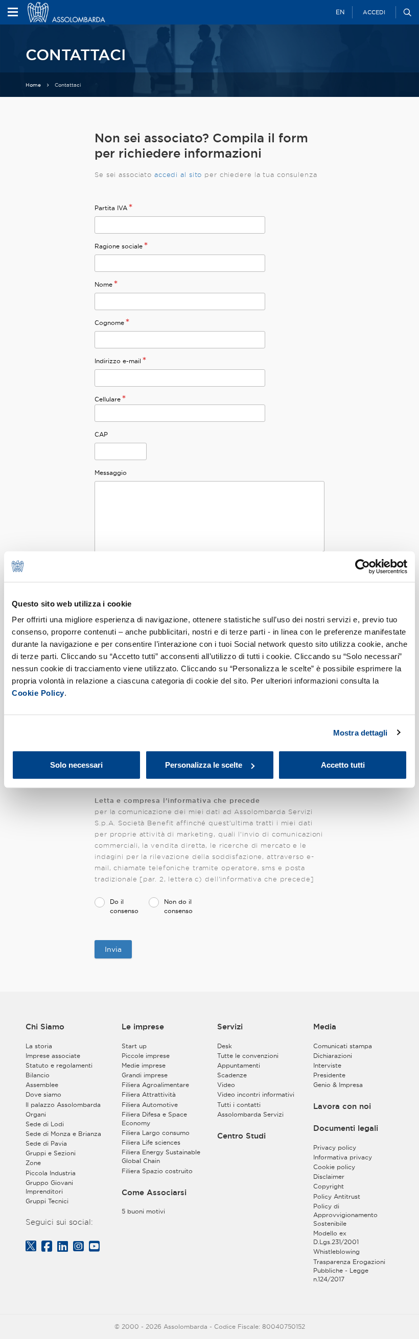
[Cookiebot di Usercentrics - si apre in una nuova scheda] (362, 566)
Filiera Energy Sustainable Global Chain (161, 1156)
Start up (134, 1046)
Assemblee (42, 1084)
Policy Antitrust (336, 1196)
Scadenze (232, 1075)
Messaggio (111, 472)
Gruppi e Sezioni (51, 1153)
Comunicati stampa (342, 1046)
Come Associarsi (154, 1192)
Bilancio (38, 1075)
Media (324, 1026)
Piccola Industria (51, 1173)
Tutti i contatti (239, 1104)
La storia (39, 1046)
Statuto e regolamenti (59, 1065)
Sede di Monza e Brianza (63, 1133)
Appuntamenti (238, 1065)
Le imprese (143, 1026)
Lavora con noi (342, 1106)
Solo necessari (76, 765)
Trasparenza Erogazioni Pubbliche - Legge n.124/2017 (349, 1270)
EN (340, 12)
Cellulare (108, 399)
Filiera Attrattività (149, 1094)
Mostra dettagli (360, 732)
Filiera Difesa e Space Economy (154, 1118)
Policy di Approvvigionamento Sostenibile (345, 1215)
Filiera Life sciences (151, 1142)
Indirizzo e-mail (118, 361)
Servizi (230, 1026)
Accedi (374, 12)
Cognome (109, 322)
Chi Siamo (45, 1026)
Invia (113, 949)
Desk (224, 1046)
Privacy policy (334, 1147)
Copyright (328, 1186)
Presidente (329, 1075)
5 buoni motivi (143, 1211)
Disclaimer (328, 1176)
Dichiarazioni (332, 1055)
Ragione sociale (119, 246)
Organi (36, 1114)
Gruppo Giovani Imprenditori (49, 1187)
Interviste (327, 1065)
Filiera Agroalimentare (155, 1084)
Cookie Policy (38, 693)
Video (226, 1084)
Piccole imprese (146, 1055)
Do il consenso (124, 906)
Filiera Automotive (150, 1104)
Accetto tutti (343, 765)
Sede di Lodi (45, 1124)
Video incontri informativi (255, 1094)
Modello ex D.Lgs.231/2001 (336, 1237)
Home (33, 85)
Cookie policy (334, 1167)
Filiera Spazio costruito (157, 1171)
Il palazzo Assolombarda (63, 1104)
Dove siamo (43, 1094)
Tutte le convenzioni (247, 1055)
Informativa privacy (342, 1157)
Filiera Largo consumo (156, 1132)
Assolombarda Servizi (250, 1114)
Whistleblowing (336, 1251)
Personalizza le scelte (203, 765)
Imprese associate (53, 1055)
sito (195, 174)
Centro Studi (241, 1135)
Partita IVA (111, 208)
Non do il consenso (178, 906)
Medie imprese (144, 1065)
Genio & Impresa (338, 1084)
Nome (103, 284)
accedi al (171, 174)
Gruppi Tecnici (47, 1201)
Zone (33, 1162)
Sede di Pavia (46, 1143)
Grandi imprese (145, 1075)
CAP (101, 434)
